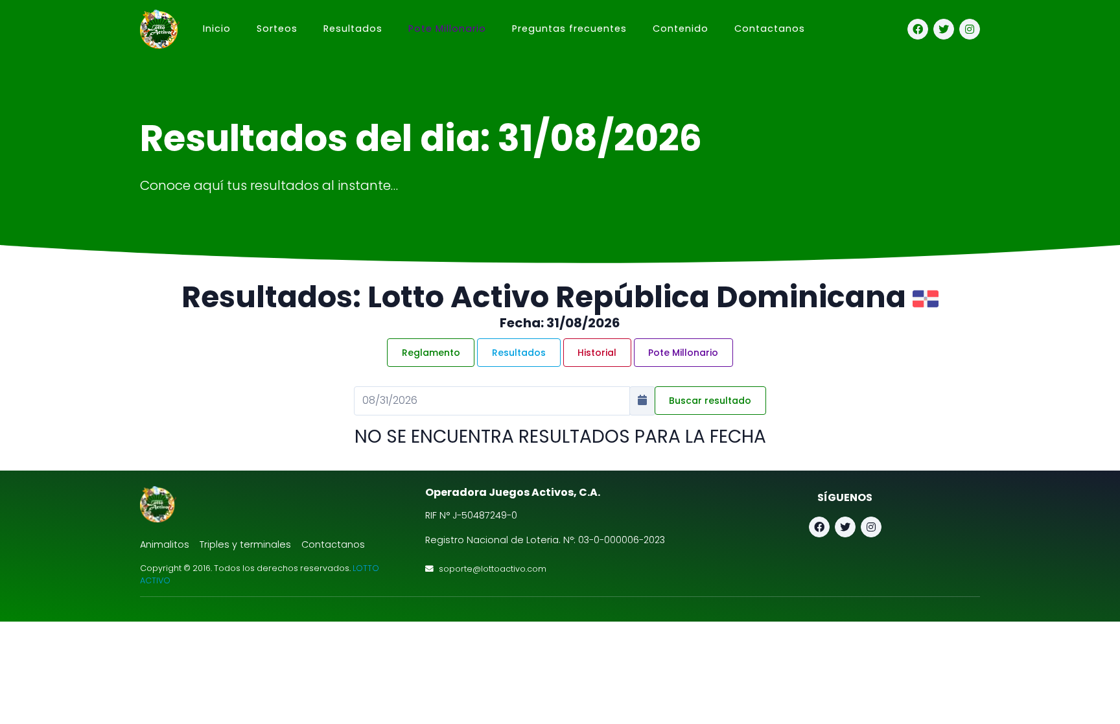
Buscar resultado (710, 400)
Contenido (680, 28)
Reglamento (431, 352)
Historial (597, 352)
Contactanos (769, 28)
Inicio (217, 28)
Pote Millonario (447, 28)
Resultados (519, 352)
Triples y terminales (245, 544)
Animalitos (164, 544)
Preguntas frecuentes (569, 28)
